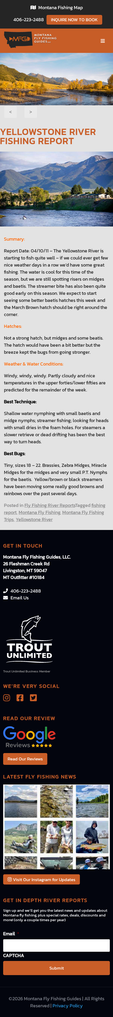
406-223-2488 (28, 19)
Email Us (20, 597)
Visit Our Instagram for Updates (43, 879)
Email (11, 934)
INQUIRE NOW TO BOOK (74, 19)
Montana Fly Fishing (39, 512)
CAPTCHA (13, 955)
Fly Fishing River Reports (49, 505)
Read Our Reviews (25, 758)
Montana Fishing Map (60, 7)
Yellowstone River (34, 519)
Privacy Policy (68, 1005)
